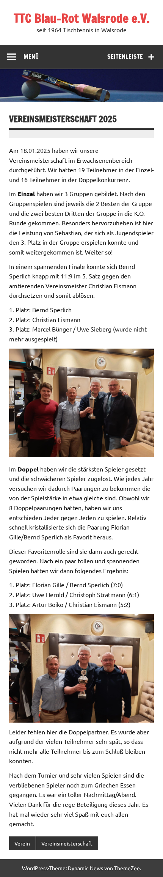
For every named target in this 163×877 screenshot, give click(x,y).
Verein (22, 843)
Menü (31, 56)
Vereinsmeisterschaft (66, 843)
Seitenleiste (125, 56)
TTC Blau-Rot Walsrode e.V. (82, 18)
